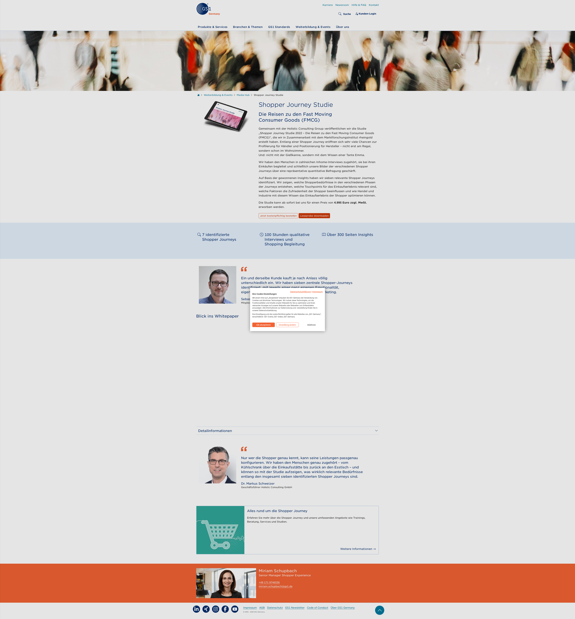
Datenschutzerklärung (300, 291)
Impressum (317, 291)
